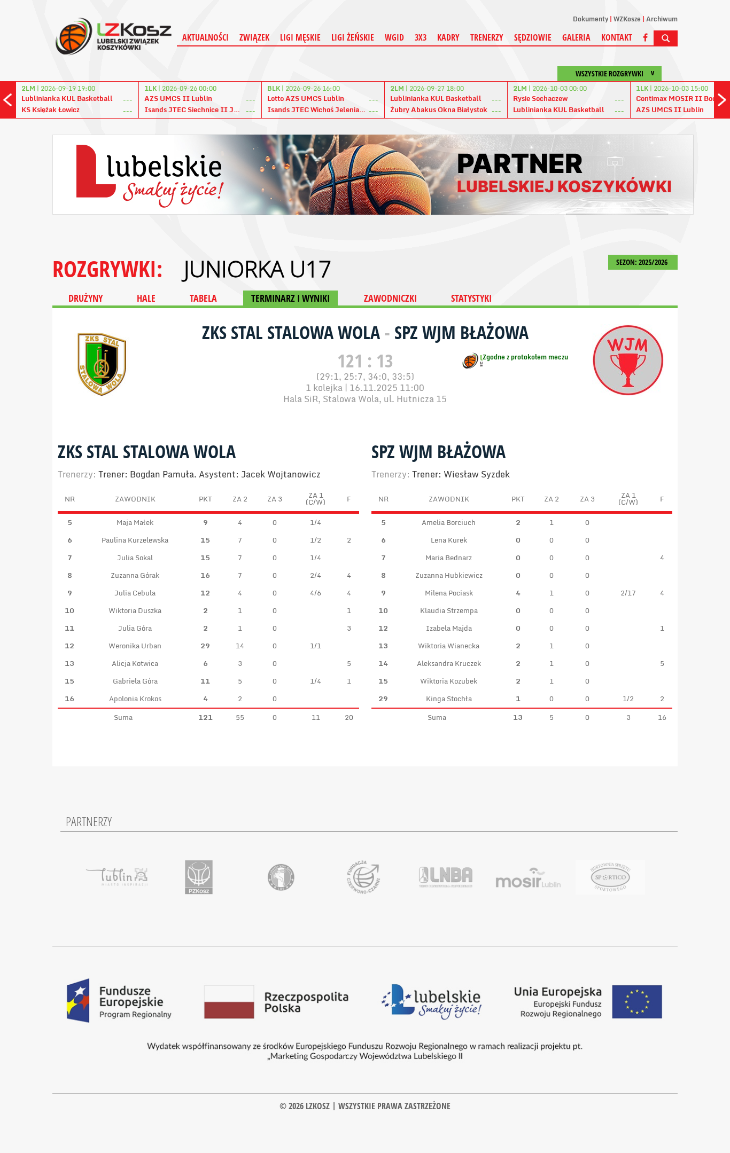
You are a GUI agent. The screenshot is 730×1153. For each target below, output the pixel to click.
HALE (146, 298)
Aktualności (205, 37)
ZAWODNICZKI (390, 298)
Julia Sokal (135, 557)
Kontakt (616, 37)
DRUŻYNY (85, 298)
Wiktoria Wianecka (448, 646)
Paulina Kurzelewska (135, 540)
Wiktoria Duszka (134, 610)
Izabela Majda (449, 628)
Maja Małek (135, 522)
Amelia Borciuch (449, 522)
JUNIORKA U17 (257, 269)
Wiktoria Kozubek (448, 681)
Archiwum (662, 19)
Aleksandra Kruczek (449, 663)
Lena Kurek (449, 540)
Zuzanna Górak (135, 575)
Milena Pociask (449, 593)
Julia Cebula (135, 593)
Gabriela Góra (135, 681)
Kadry (448, 37)
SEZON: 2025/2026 (642, 262)
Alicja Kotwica (135, 663)
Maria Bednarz (448, 557)
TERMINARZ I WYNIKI (290, 298)
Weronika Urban (134, 646)
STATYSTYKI (471, 298)
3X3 (420, 37)
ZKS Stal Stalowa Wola (293, 332)
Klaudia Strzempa (449, 610)
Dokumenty (590, 19)
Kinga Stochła (449, 698)
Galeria (576, 37)
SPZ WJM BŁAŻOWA (461, 332)
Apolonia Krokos (135, 698)
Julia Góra (135, 628)
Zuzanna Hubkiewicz (449, 575)
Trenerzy (486, 37)
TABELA (203, 298)
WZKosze (627, 19)
